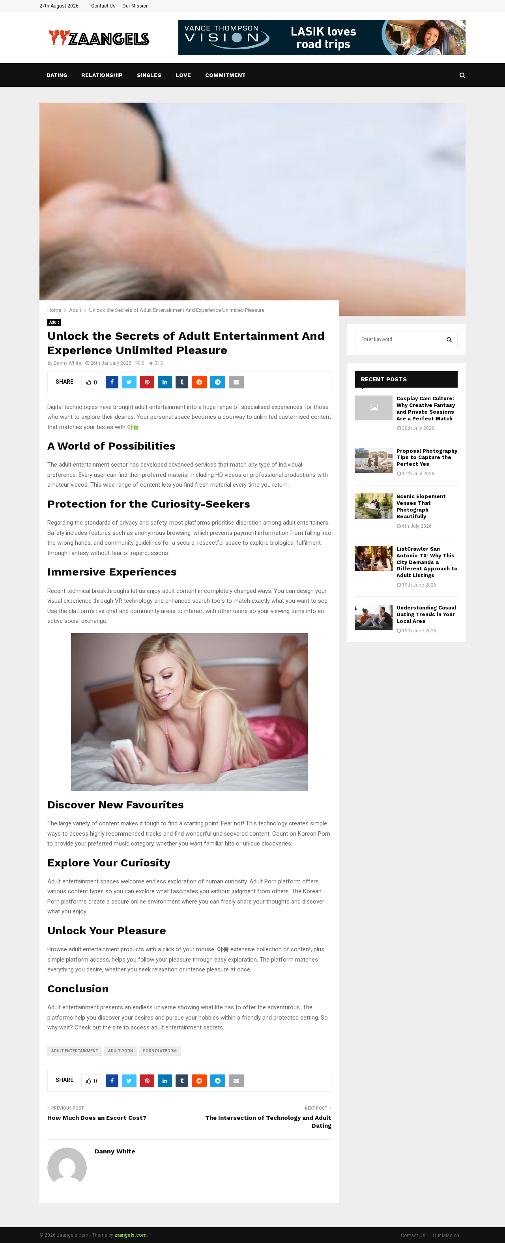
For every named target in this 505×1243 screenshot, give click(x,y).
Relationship (102, 75)
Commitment (225, 75)
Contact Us (103, 6)
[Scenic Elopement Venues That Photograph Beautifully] (374, 505)
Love (183, 75)
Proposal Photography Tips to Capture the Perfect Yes (427, 457)
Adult (54, 322)
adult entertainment (74, 1051)
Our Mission (135, 6)
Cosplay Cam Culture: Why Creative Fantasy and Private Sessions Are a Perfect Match (426, 409)
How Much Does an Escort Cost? (96, 1117)
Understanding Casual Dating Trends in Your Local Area (426, 614)
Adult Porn (120, 1051)
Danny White (67, 363)
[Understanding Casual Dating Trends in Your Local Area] (374, 617)
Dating (57, 75)
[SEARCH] (449, 339)
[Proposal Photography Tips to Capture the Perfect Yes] (374, 460)
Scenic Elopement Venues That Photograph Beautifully (421, 506)
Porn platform (160, 1051)
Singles (149, 75)
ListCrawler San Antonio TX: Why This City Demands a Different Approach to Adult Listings (427, 562)
